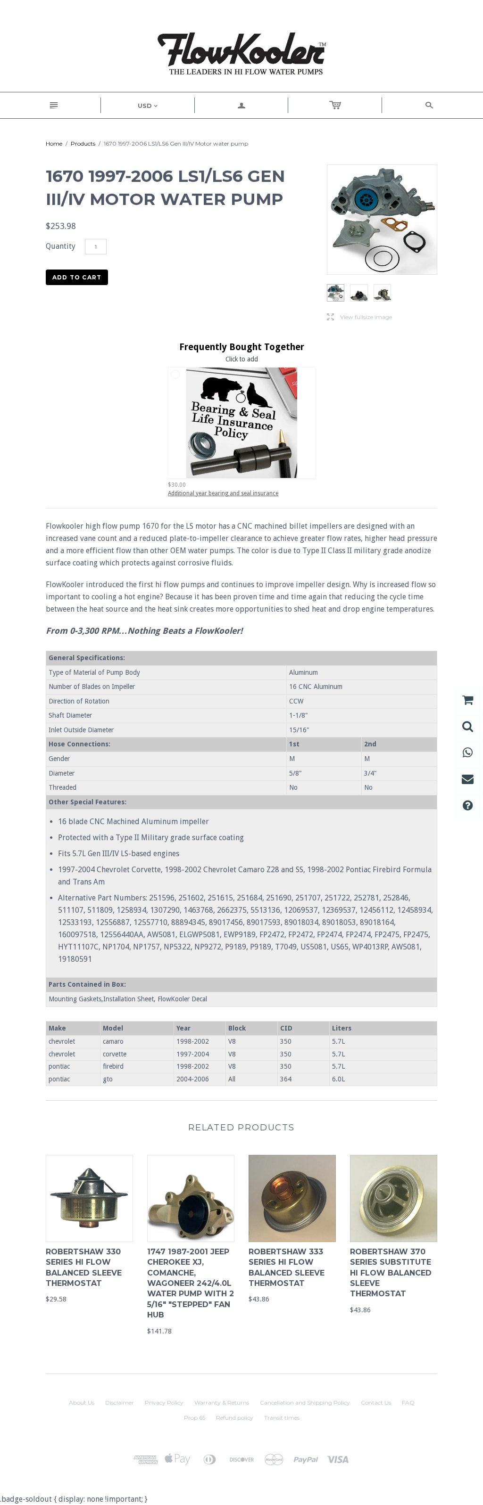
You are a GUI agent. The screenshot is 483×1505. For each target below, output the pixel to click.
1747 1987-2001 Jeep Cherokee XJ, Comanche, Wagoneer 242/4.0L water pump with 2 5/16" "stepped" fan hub (190, 1283)
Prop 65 (194, 1417)
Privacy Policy (164, 1402)
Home (54, 143)
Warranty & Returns (221, 1402)
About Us (81, 1402)
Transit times (282, 1417)
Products (83, 143)
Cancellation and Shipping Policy (305, 1402)
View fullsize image (359, 317)
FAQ (408, 1402)
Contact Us (376, 1402)
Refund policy (234, 1417)
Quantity (60, 246)
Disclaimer (119, 1402)
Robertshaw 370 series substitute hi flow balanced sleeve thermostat (391, 1273)
